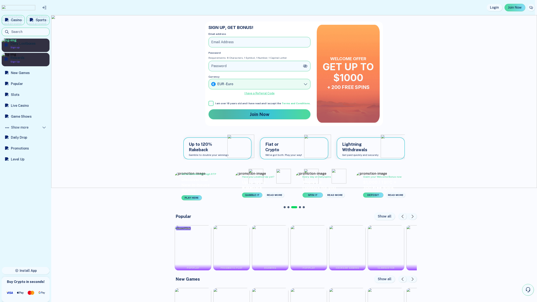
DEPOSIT (373, 195)
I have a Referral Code (259, 93)
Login (494, 7)
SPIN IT (313, 195)
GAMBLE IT (252, 195)
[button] (203, 186)
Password (215, 52)
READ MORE (274, 195)
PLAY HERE (192, 197)
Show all (384, 216)
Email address (217, 34)
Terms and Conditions (296, 103)
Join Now (515, 7)
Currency (214, 76)
